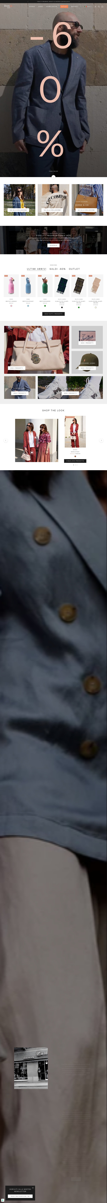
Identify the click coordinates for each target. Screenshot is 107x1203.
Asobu (11, 299)
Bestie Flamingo (11, 301)
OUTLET (74, 269)
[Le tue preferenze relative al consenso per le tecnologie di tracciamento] (2, 1200)
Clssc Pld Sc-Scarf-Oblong (62, 302)
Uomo (40, 6)
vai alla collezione (86, 210)
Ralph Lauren (62, 299)
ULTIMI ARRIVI (36, 269)
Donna (32, 6)
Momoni (75, 449)
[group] (53, 90)
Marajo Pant (75, 451)
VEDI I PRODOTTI (16, 368)
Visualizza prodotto (75, 461)
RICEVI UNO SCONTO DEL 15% (20, 1196)
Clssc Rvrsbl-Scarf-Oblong (96, 302)
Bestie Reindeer (45, 301)
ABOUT (76, 1179)
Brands (74, 6)
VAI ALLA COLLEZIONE (18, 210)
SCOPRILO (53, 245)
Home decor (51, 6)
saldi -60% (58, 269)
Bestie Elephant (28, 301)
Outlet (64, 6)
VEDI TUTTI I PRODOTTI (54, 314)
